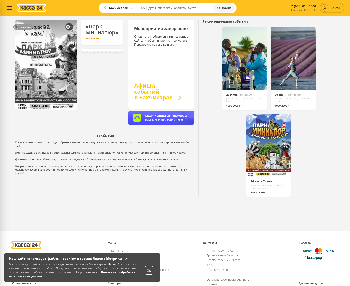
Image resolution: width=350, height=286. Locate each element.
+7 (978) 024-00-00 (219, 265)
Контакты (117, 250)
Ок (149, 270)
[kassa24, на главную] (31, 8)
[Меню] (10, 8)
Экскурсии (92, 38)
